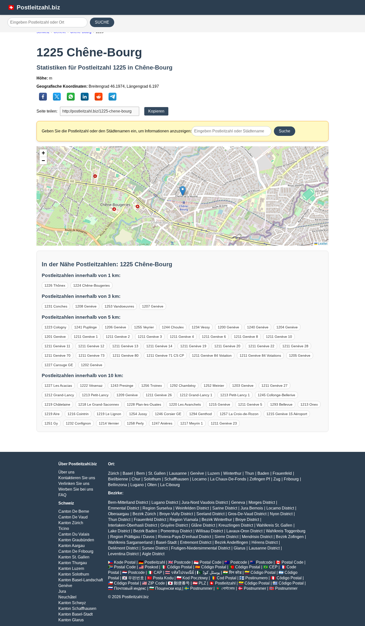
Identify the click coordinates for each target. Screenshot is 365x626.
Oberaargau (118, 514)
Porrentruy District (176, 531)
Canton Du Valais (73, 534)
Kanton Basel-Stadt (75, 614)
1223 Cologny (55, 327)
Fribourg (291, 479)
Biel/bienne (118, 479)
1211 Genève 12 (91, 346)
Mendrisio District (257, 537)
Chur (136, 479)
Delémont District (123, 548)
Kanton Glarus (71, 620)
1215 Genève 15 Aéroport (286, 414)
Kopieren (156, 111)
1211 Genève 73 (91, 355)
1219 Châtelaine (57, 404)
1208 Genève (86, 306)
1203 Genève (243, 386)
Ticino (63, 528)
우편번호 (136, 578)
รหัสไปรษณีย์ (182, 572)
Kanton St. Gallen (73, 557)
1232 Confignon (78, 423)
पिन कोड (235, 572)
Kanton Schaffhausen (77, 608)
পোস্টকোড (228, 588)
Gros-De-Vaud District (247, 514)
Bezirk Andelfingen (231, 542)
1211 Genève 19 (193, 346)
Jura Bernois (252, 508)
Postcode (182, 562)
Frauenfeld (282, 473)
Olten (152, 485)
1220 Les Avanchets (185, 404)
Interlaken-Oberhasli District (132, 525)
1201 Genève (55, 337)
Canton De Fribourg (75, 551)
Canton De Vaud (73, 517)
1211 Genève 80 (125, 355)
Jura (62, 591)
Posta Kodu (163, 578)
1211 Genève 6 (214, 337)
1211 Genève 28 (295, 346)
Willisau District (209, 531)
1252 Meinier (214, 386)
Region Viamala (184, 519)
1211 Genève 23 (224, 423)
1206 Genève (115, 327)
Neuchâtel (67, 597)
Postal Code (210, 562)
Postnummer (201, 588)
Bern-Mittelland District (128, 502)
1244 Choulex (173, 327)
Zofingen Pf (260, 479)
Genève (65, 586)
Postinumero (256, 578)
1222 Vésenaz (91, 386)
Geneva (238, 502)
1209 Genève (127, 395)
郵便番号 (182, 583)
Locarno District (280, 508)
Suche (284, 131)
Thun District (119, 519)
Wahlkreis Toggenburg (285, 531)
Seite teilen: (46, 111)
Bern (140, 473)
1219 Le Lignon (109, 414)
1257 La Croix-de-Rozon (239, 414)
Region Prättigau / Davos (132, 537)
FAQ (62, 495)
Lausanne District (264, 548)
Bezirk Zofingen (290, 537)
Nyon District (281, 514)
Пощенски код (168, 588)
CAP (158, 572)
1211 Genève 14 (159, 346)
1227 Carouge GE (58, 365)
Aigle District (153, 554)
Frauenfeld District (150, 519)
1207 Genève (152, 306)
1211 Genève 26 (159, 395)
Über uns (66, 472)
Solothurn (152, 479)
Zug (276, 479)
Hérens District (265, 542)
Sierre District (226, 537)
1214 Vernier (109, 423)
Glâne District (203, 525)
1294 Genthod (200, 414)
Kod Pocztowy (195, 578)
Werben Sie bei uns (75, 489)
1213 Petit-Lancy (95, 395)
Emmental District (123, 508)
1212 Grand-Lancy (59, 395)
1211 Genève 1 (86, 337)
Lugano (137, 485)
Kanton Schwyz (72, 603)
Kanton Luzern (71, 568)
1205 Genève (299, 355)
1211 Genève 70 (57, 355)
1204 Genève (287, 327)
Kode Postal (125, 562)
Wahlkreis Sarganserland (130, 542)
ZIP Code (156, 583)
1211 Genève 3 (150, 337)
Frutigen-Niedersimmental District (200, 548)
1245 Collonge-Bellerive (276, 395)
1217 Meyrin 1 (191, 423)
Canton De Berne (73, 511)
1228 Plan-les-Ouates (144, 404)
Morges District (262, 502)
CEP (273, 567)
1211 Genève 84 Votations (260, 355)
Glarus (239, 548)
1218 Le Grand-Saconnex (98, 404)
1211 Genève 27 (274, 386)
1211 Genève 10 (279, 337)
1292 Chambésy (183, 386)
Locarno (199, 479)
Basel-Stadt (166, 542)
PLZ (202, 583)
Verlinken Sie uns (73, 483)
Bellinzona (117, 485)
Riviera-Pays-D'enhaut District (184, 537)
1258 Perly (135, 423)
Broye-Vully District (176, 514)
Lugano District (164, 502)
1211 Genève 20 (227, 346)
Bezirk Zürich (144, 514)
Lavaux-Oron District (244, 531)
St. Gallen (157, 473)
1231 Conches (55, 306)
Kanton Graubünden (76, 540)
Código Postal (179, 567)
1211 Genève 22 (261, 346)
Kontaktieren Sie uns (76, 478)
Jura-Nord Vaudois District (205, 502)
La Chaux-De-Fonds (228, 479)
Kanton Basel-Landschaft (80, 580)
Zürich (113, 473)
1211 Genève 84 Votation (212, 355)
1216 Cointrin (78, 414)
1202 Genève (91, 365)
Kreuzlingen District (236, 525)
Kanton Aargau (71, 546)
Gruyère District (174, 525)
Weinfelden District (192, 508)
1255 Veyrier (144, 327)
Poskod (151, 567)
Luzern (214, 473)
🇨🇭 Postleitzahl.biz (33, 7)
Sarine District (224, 508)
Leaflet (322, 243)
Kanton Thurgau (72, 563)
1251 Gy (51, 423)
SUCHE (102, 22)
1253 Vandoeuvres (119, 306)
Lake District (119, 531)
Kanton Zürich (70, 523)
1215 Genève (219, 404)
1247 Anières (162, 423)
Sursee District (155, 548)
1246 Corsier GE (168, 414)
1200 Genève (228, 327)
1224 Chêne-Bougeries (91, 285)
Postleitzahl (155, 562)
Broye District (247, 519)
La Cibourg (170, 485)
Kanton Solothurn (73, 574)
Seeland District (210, 514)
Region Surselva (157, 508)
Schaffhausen (176, 479)
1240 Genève (257, 327)
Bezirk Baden (145, 531)
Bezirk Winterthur (217, 519)
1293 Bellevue (281, 404)
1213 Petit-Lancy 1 (235, 395)
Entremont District (195, 542)
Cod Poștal (226, 578)
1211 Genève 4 (182, 337)
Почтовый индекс (130, 588)
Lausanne (178, 473)
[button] (183, 191)
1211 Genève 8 (246, 337)
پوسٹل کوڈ (211, 572)
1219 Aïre (52, 414)
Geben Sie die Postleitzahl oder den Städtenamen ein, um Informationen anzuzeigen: (116, 131)
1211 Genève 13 (125, 346)
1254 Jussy (138, 414)
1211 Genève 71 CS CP (165, 355)
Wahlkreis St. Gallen (274, 525)
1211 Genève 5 (250, 404)
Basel (128, 473)
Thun (249, 473)
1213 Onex (309, 404)
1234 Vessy (201, 327)
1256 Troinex (151, 386)
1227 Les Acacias (58, 386)
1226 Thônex (54, 285)
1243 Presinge (121, 386)
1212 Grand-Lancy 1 (196, 395)
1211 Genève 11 (57, 346)
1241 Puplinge (85, 327)
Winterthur (232, 473)
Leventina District (123, 554)
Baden (263, 473)
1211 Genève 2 (118, 337)
